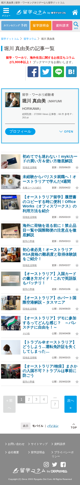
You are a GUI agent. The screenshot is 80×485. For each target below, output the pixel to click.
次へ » (70, 404)
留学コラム (30, 38)
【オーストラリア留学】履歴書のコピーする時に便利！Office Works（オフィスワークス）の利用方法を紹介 (50, 204)
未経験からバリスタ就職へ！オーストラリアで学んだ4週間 (49, 179)
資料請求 (59, 444)
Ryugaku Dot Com (43, 479)
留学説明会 (38, 452)
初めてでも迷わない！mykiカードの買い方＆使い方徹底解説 (50, 158)
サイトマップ (39, 444)
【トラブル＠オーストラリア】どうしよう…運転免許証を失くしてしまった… (49, 346)
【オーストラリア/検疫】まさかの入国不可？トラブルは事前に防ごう (50, 371)
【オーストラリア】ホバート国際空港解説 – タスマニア (49, 300)
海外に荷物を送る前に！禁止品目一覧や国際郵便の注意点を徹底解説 (49, 230)
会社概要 (13, 452)
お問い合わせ (16, 444)
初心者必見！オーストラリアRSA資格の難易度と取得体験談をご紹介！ (50, 254)
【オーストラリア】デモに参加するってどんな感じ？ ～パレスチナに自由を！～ (49, 322)
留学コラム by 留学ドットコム (75, 12)
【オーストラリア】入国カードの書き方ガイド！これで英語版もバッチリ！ (49, 278)
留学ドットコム (10, 38)
